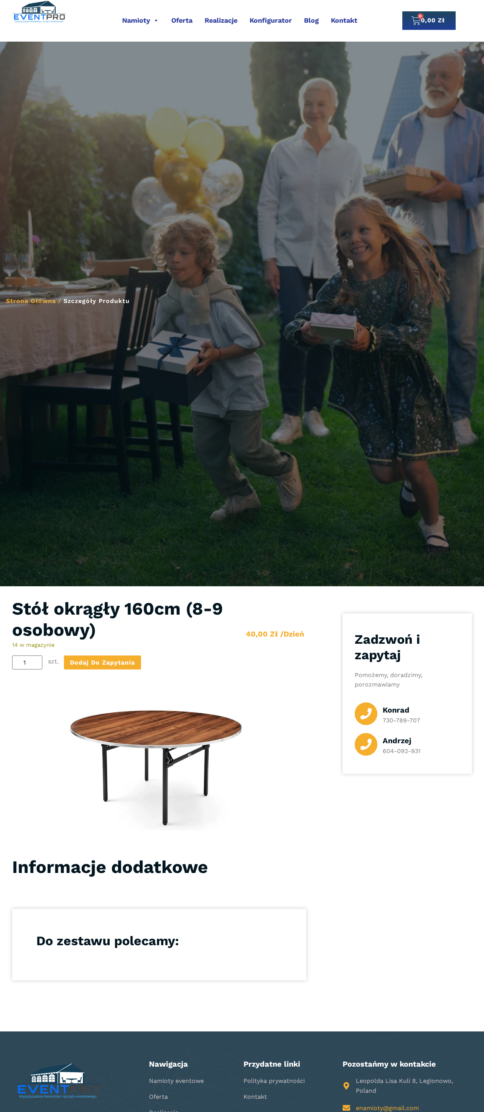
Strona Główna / (33, 300)
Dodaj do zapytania (102, 662)
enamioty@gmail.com (387, 1108)
